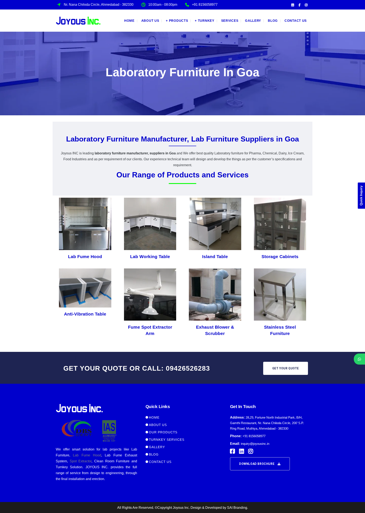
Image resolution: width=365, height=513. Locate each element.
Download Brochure (256, 463)
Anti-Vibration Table (85, 314)
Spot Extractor (81, 461)
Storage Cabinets (279, 256)
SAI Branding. (237, 507)
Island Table (215, 256)
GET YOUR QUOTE (285, 368)
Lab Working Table (150, 256)
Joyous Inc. (181, 507)
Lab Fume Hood (85, 256)
